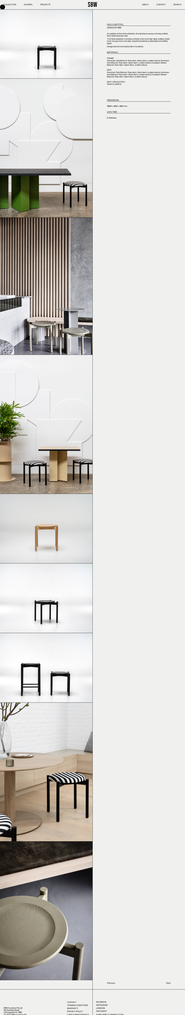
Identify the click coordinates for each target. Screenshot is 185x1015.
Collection (10, 5)
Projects (45, 5)
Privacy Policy (75, 1011)
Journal (28, 5)
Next (168, 983)
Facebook (101, 1002)
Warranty (72, 1008)
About (145, 5)
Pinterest (101, 1011)
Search (177, 5)
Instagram (101, 1005)
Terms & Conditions (77, 1005)
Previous (111, 983)
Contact (161, 5)
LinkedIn (100, 1008)
